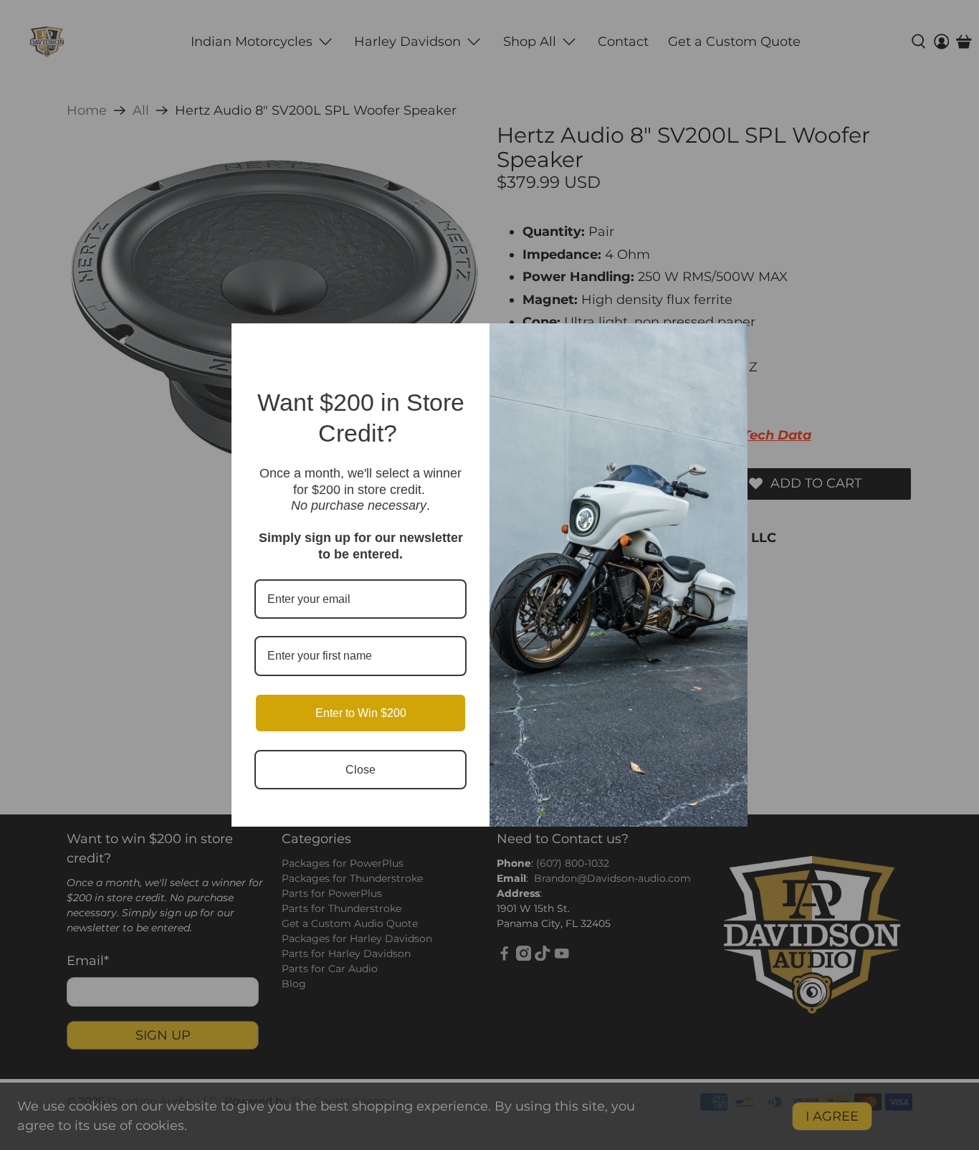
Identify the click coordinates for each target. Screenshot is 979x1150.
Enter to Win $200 (360, 713)
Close (360, 770)
